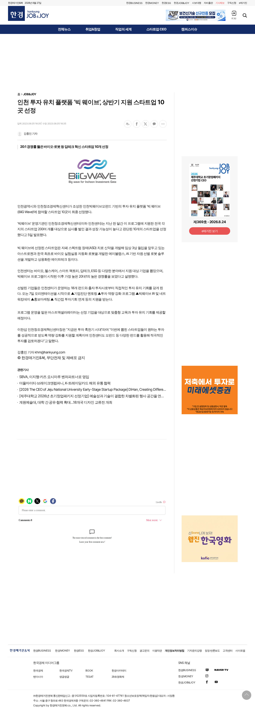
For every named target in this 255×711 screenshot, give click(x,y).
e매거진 (243, 2)
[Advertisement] (127, 63)
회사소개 (119, 650)
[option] (196, 15)
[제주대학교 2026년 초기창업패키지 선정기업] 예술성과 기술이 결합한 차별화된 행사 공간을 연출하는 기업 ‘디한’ (103, 396)
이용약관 (157, 650)
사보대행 (196, 2)
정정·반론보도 (212, 650)
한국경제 (38, 670)
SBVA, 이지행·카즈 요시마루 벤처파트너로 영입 (54, 377)
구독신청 (231, 2)
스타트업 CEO (156, 29)
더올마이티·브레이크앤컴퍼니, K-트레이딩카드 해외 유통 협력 (65, 383)
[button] (234, 15)
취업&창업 (92, 29)
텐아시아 (38, 676)
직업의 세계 (123, 29)
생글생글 (64, 676)
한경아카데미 (119, 670)
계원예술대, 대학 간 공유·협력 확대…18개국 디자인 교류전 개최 (65, 402)
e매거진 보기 (210, 231)
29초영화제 (118, 676)
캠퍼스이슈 (189, 29)
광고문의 (144, 650)
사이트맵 (240, 650)
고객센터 (227, 650)
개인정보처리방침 (174, 650)
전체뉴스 (64, 29)
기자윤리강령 (194, 650)
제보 (220, 2)
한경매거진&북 (15, 2)
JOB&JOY (29, 94)
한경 (134, 2)
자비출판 (208, 2)
